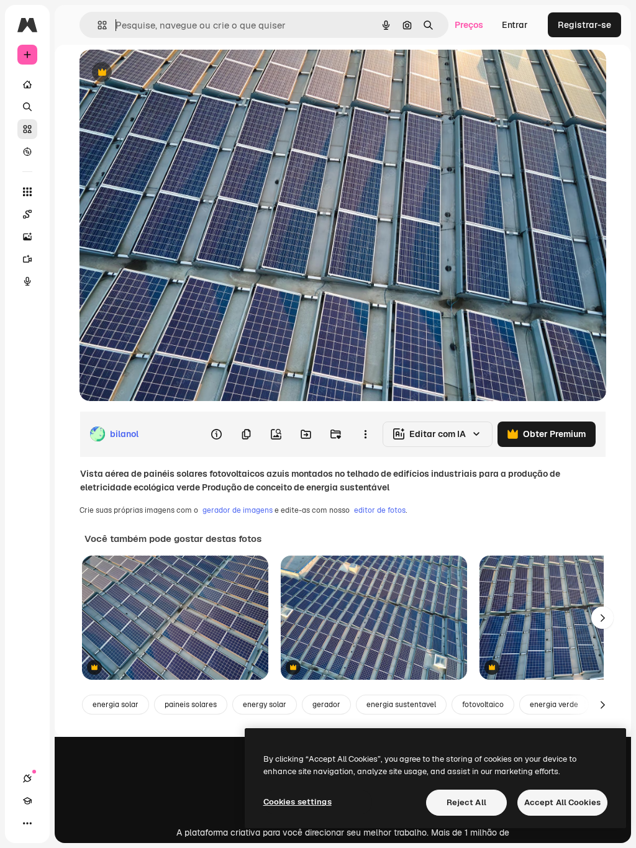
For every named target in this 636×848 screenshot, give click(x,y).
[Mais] (27, 823)
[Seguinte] (602, 618)
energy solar (264, 705)
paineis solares (191, 705)
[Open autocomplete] (97, 25)
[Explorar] (27, 151)
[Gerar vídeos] (27, 259)
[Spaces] (27, 214)
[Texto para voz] (27, 281)
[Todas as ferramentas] (27, 192)
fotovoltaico (483, 705)
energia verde (554, 705)
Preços (469, 24)
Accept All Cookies (562, 802)
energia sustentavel (401, 705)
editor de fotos (380, 510)
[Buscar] (27, 107)
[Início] (27, 84)
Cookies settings (297, 801)
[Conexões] (27, 778)
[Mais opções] (365, 434)
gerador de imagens (237, 510)
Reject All (466, 802)
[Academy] (27, 801)
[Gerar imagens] (27, 236)
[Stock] (27, 129)
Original (159, 73)
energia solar (116, 705)
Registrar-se (584, 24)
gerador (326, 705)
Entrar (515, 24)
